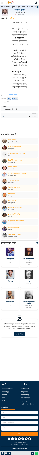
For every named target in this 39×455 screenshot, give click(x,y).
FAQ (3, 401)
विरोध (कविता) (11, 194)
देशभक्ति (7, 6)
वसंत (2, 6)
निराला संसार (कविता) (13, 180)
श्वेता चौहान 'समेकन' (12, 236)
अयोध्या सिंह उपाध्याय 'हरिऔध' (28, 302)
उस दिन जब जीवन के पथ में (10, 108)
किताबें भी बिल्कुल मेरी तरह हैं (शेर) (16, 153)
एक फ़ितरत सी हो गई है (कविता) (16, 221)
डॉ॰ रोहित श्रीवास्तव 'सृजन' (29, 259)
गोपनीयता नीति (14, 444)
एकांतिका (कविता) (12, 167)
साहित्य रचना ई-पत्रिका (27, 404)
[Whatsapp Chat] (36, 453)
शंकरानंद (10, 196)
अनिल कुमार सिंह (11, 202)
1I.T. (16, 448)
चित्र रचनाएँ (24, 392)
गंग (29, 281)
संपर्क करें (4, 395)
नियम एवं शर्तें (21, 444)
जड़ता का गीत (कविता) (14, 227)
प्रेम (19, 6)
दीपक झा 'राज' (11, 182)
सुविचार (13, 6)
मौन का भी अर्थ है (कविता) (14, 234)
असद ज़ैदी (10, 216)
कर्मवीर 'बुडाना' (11, 148)
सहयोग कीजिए (19, 334)
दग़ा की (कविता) (12, 140)
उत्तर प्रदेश (22, 12)
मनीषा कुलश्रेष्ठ (11, 169)
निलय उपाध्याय (10, 302)
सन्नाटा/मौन (15, 98)
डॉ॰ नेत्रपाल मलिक (12, 175)
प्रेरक (23, 6)
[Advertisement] (19, 124)
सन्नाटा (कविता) (12, 200)
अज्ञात (9, 155)
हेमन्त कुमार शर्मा (11, 223)
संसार (8, 98)
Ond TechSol (22, 448)
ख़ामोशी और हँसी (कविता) (14, 214)
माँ (27, 6)
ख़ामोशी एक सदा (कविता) (14, 146)
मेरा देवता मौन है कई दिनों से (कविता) (17, 173)
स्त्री (32, 6)
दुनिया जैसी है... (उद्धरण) (14, 187)
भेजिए (19, 434)
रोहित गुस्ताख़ (10, 259)
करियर (3, 398)
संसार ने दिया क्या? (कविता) (15, 160)
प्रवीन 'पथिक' (11, 209)
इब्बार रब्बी (10, 229)
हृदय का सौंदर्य (32, 115)
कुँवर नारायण (11, 189)
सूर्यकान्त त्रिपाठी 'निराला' (13, 142)
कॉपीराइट (26, 444)
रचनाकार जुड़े (5, 392)
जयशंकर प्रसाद (20, 10)
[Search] (2, 453)
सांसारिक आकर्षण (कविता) (14, 207)
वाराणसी (18, 12)
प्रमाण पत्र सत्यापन (26, 401)
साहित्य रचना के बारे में (7, 388)
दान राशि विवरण (25, 398)
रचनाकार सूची (25, 388)
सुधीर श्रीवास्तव (11, 162)
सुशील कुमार (10, 281)
